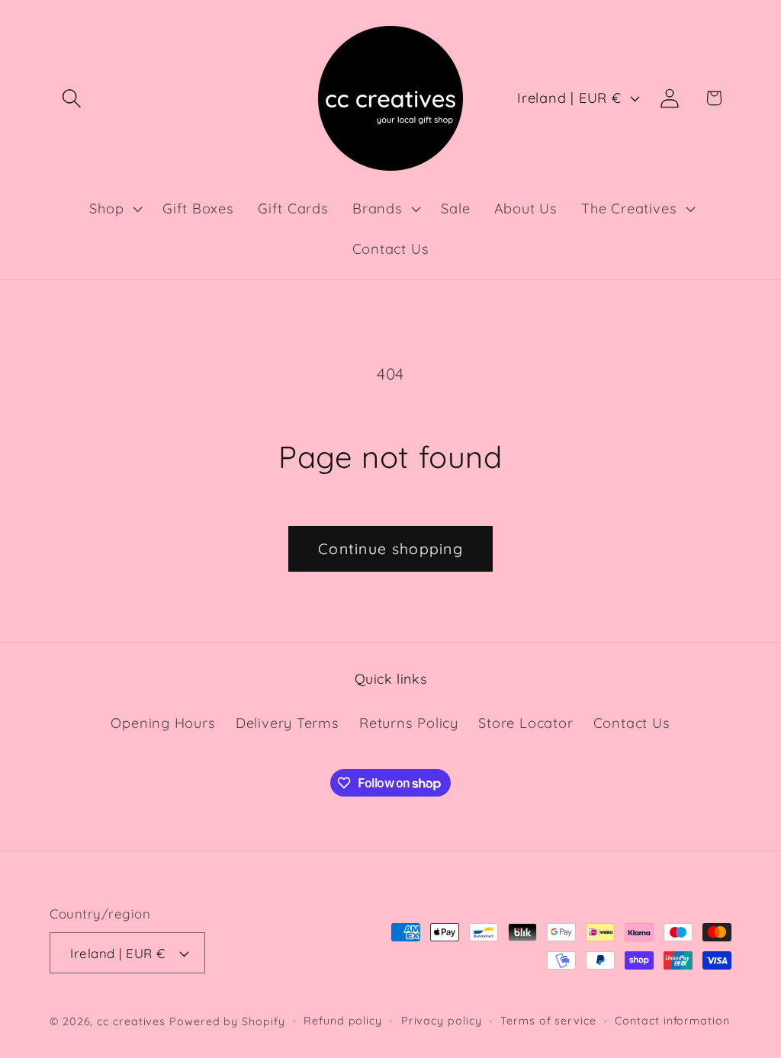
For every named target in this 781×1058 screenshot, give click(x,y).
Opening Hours (163, 723)
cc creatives (131, 1021)
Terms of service (548, 1021)
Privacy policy (441, 1021)
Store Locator (525, 723)
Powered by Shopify (226, 1021)
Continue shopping (390, 548)
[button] (71, 98)
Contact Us (631, 723)
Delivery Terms (287, 723)
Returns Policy (408, 723)
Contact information (672, 1021)
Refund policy (343, 1021)
